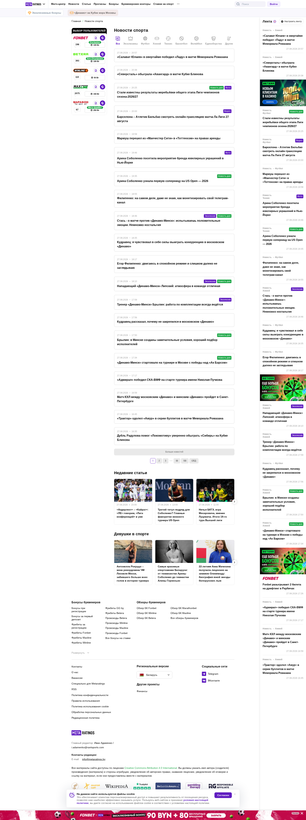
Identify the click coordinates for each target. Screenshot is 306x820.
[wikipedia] (117, 786)
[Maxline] (81, 86)
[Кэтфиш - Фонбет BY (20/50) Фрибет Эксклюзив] (153, 815)
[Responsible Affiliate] (220, 786)
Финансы (142, 691)
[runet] (75, 786)
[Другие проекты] (35, 4)
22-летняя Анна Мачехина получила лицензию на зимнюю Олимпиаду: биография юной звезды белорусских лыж (215, 573)
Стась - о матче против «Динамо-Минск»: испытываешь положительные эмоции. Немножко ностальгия (279, 303)
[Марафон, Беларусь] (81, 103)
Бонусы (114, 3)
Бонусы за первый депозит (82, 618)
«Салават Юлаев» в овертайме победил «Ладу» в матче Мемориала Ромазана (283, 39)
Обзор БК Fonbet (146, 608)
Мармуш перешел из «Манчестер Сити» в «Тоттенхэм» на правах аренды (283, 177)
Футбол (145, 43)
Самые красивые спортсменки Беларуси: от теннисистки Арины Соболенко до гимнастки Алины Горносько (173, 573)
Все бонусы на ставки (118, 638)
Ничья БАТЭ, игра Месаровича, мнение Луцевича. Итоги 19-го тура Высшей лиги (213, 515)
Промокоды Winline (116, 623)
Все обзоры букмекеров (184, 618)
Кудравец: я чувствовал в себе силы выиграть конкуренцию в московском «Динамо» (283, 334)
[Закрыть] (300, 814)
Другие (229, 43)
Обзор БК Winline (147, 613)
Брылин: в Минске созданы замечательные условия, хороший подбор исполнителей (281, 503)
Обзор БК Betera (146, 618)
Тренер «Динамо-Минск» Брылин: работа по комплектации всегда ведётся (282, 445)
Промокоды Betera (116, 618)
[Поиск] (238, 4)
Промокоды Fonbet (116, 633)
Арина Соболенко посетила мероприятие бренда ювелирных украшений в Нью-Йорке (283, 209)
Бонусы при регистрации (79, 610)
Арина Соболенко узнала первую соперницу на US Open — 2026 (283, 239)
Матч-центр (58, 3)
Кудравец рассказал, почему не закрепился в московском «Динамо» (281, 472)
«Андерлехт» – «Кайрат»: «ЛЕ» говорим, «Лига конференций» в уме (132, 513)
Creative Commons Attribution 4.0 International (150, 767)
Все (118, 43)
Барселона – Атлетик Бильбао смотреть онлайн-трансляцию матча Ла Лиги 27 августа (282, 151)
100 (184, 460)
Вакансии (77, 677)
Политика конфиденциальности (90, 695)
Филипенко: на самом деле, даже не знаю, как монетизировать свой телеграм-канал (281, 268)
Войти (274, 4)
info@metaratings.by (93, 759)
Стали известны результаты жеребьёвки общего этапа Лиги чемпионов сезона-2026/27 (283, 122)
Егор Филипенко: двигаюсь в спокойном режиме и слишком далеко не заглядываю (283, 361)
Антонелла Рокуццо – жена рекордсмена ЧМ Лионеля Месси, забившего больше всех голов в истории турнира (133, 573)
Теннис (168, 43)
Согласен (223, 795)
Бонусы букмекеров (86, 602)
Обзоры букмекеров (151, 602)
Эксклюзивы (130, 43)
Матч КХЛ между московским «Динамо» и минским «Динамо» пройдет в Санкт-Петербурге (282, 640)
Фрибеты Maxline (81, 637)
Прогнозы (100, 3)
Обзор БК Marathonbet (184, 608)
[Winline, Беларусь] (81, 70)
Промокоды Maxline (116, 628)
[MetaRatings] (83, 732)
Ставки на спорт (163, 3)
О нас (75, 672)
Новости (73, 3)
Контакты (77, 666)
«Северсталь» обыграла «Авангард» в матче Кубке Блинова (280, 66)
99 (177, 460)
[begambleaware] (168, 786)
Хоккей (157, 43)
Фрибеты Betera (114, 613)
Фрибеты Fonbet (81, 632)
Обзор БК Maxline (181, 613)
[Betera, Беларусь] (81, 54)
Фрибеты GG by (114, 608)
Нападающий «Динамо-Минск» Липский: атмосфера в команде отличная (283, 416)
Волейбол (196, 43)
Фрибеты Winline (81, 642)
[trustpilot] (142, 786)
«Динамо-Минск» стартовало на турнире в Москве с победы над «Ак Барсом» (283, 534)
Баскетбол (181, 43)
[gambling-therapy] (194, 786)
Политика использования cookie (90, 706)
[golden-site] (92, 786)
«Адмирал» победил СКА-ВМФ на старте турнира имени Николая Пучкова (283, 611)
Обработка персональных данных (91, 712)
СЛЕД (194, 460)
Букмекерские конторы (136, 3)
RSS (74, 689)
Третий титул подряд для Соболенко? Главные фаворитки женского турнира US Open (174, 515)
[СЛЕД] (234, 501)
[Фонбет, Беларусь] (81, 38)
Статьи (86, 3)
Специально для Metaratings (88, 683)
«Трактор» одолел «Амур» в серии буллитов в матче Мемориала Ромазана (281, 668)
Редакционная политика (86, 717)
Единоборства (213, 43)
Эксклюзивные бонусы (46, 12)
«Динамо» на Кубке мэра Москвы (95, 12)
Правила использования (86, 700)
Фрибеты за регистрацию (79, 626)
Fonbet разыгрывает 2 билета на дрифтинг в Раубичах (282, 586)
